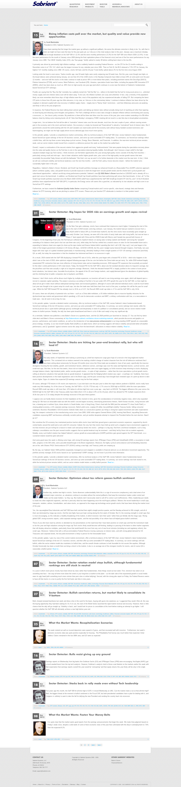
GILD (92, 616)
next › (93, 745)
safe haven (92, 614)
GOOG (140, 201)
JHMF (68, 335)
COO (104, 676)
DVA (101, 676)
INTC (140, 705)
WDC (82, 616)
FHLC (39, 585)
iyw (83, 201)
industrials (54, 201)
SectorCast (129, 198)
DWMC (112, 203)
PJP (42, 555)
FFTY (125, 203)
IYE (105, 201)
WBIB (78, 555)
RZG (72, 335)
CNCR (57, 471)
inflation (60, 198)
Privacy (48, 784)
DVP (70, 555)
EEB (60, 471)
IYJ (85, 201)
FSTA (68, 616)
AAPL (132, 201)
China (81, 331)
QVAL (137, 203)
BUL (77, 203)
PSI (108, 203)
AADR (70, 203)
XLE (102, 333)
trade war (86, 331)
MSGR (105, 203)
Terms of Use (56, 784)
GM (111, 469)
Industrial (42, 333)
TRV (109, 705)
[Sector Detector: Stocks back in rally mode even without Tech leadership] (93, 683)
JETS (43, 471)
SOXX (118, 469)
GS (95, 676)
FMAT (47, 585)
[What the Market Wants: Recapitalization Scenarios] (81, 622)
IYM (102, 201)
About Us (41, 784)
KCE (143, 333)
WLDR (39, 205)
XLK (99, 333)
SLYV (120, 333)
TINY (92, 203)
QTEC (48, 555)
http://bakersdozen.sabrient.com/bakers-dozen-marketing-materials (89, 318)
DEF (120, 676)
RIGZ (80, 203)
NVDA (43, 203)
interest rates (66, 198)
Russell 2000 (77, 614)
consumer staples (125, 614)
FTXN (145, 203)
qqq (114, 201)
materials (70, 201)
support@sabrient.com (43, 771)
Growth (123, 198)
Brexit (83, 467)
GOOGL (145, 201)
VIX (78, 201)
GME (128, 201)
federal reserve (90, 198)
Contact (83, 784)
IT (111, 676)
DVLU (88, 203)
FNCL (53, 335)
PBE (146, 333)
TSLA (39, 203)
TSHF (35, 555)
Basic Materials (98, 553)
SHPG (81, 585)
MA (112, 705)
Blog (78, 784)
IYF (80, 201)
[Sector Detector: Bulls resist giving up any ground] (80, 654)
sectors (55, 198)
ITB (74, 203)
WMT (128, 705)
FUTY (43, 585)
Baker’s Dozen (99, 198)
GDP (72, 198)
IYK (94, 201)
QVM (61, 335)
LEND (133, 469)
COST (51, 739)
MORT (52, 555)
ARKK (59, 203)
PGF (46, 335)
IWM (108, 201)
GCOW (86, 555)
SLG (96, 616)
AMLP (64, 335)
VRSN (97, 585)
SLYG (63, 203)
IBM (144, 705)
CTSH (108, 676)
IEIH (125, 469)
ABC (77, 585)
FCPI (122, 203)
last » (99, 745)
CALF (143, 469)
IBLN (82, 555)
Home (46, 25)
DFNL (57, 335)
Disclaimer (65, 784)
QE (78, 331)
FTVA (39, 471)
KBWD (74, 555)
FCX (135, 676)
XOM (102, 616)
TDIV (139, 333)
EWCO (129, 469)
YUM (125, 705)
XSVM (96, 203)
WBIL (84, 203)
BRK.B (48, 203)
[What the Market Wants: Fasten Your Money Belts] (79, 714)
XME (35, 205)
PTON (122, 201)
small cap (101, 331)
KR (58, 647)
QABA (39, 335)
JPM (52, 203)
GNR (118, 203)
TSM (128, 333)
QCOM (115, 705)
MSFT (136, 201)
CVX (106, 616)
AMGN (61, 647)
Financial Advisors (116, 763)
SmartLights (107, 198)
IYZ (88, 201)
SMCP (60, 555)
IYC (91, 201)
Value (119, 198)
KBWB (55, 585)
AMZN (35, 203)
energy (42, 201)
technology (136, 198)
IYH (96, 201)
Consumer (48, 201)
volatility (65, 331)
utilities (65, 201)
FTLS (74, 585)
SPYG (100, 469)
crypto (83, 198)
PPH (137, 469)
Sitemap (72, 784)
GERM (133, 203)
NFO (123, 676)
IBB (140, 469)
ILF (53, 471)
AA (122, 705)
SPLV (124, 333)
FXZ (39, 555)
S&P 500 (114, 198)
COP (109, 616)
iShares (60, 331)
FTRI (67, 203)
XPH (35, 335)
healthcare (37, 201)
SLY (111, 201)
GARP (75, 331)
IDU (99, 201)
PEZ (129, 203)
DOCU (118, 201)
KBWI (78, 616)
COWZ (100, 203)
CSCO (131, 676)
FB (125, 201)
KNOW (79, 335)
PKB (67, 555)
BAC (136, 333)
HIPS (42, 335)
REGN (88, 616)
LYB (55, 647)
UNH (55, 203)
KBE (49, 335)
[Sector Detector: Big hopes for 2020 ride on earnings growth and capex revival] (98, 211)
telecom (60, 201)
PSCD (64, 471)
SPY (75, 201)
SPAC (76, 198)
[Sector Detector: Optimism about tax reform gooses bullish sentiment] (92, 478)
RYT (64, 555)
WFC (58, 739)
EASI (46, 471)
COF (85, 585)
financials (142, 198)
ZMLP (35, 471)
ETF (51, 198)
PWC (141, 203)
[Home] (45, 5)
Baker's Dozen (115, 760)
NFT (80, 198)
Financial (127, 331)
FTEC (35, 585)
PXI (116, 203)
